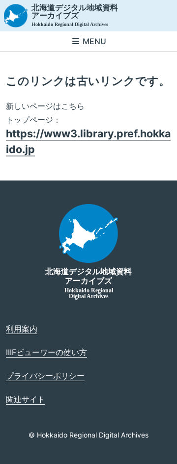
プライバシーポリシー (45, 376)
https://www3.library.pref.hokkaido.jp (88, 141)
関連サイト (25, 399)
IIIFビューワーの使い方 (46, 352)
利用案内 (21, 329)
